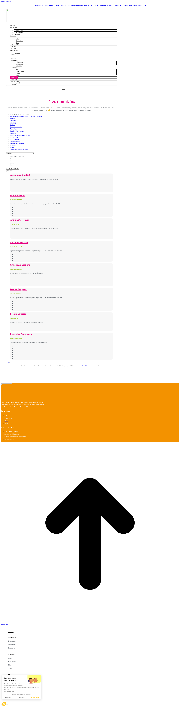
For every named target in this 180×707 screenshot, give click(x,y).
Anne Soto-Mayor (19, 219)
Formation (13, 129)
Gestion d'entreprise (17, 131)
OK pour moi (35, 697)
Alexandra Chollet (20, 175)
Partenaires (18, 34)
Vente (12, 148)
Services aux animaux (17, 143)
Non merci (8, 697)
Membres (13, 46)
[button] (4, 704)
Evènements (14, 50)
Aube (17, 39)
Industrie (13, 133)
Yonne (17, 44)
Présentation (19, 30)
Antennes (13, 36)
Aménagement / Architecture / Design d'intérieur (26, 117)
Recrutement (14, 139)
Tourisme (13, 145)
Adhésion (13, 48)
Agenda (17, 53)
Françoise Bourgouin (21, 334)
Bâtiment (13, 121)
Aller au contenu (6, 1)
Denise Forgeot (18, 289)
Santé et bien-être (16, 141)
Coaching (13, 123)
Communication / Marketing (19, 150)
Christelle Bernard (20, 264)
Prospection (14, 137)
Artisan (12, 119)
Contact (12, 54)
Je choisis (21, 697)
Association (14, 27)
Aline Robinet (17, 195)
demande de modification (83, 365)
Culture (12, 125)
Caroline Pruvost (19, 242)
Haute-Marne (19, 41)
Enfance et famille (16, 127)
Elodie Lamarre (18, 313)
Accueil (12, 25)
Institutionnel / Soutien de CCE (20, 135)
